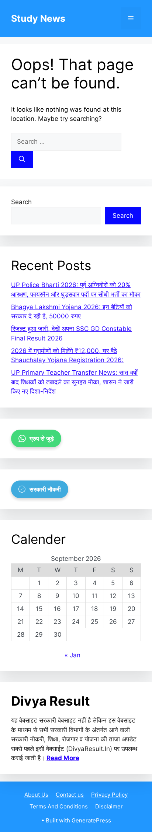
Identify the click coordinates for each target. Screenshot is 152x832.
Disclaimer (109, 806)
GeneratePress (91, 820)
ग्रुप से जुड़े (42, 438)
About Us (36, 794)
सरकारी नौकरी (45, 489)
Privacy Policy (109, 794)
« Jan (72, 655)
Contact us (70, 794)
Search (21, 202)
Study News (38, 18)
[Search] (22, 159)
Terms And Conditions (59, 806)
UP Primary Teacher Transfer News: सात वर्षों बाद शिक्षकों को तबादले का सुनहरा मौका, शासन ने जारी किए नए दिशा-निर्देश (74, 382)
